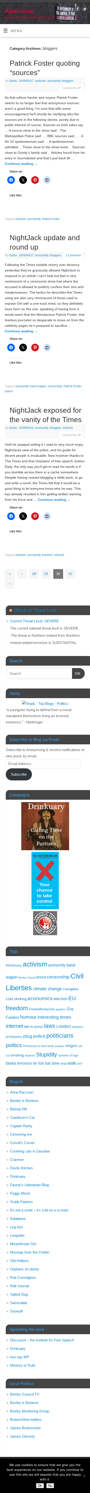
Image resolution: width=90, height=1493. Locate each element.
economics (40, 998)
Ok (40, 1485)
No (50, 1485)
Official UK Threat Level (34, 610)
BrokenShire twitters (26, 1419)
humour (28, 1017)
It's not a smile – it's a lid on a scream (39, 1210)
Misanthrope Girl (23, 1244)
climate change (47, 988)
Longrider (17, 1235)
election (60, 999)
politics (14, 1045)
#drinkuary (14, 965)
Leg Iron (16, 1227)
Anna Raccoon (21, 1092)
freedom (47, 555)
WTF (80, 1063)
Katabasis (18, 1218)
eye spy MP (19, 1357)
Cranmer (17, 1160)
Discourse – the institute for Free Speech (42, 1340)
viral (63, 1063)
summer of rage (68, 1055)
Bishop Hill (18, 1109)
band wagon (38, 386)
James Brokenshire (25, 1428)
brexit (41, 977)
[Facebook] (77, 10)
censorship (55, 386)
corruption (70, 989)
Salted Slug (19, 1294)
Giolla (13, 81)
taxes (11, 1063)
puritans (59, 1046)
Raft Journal (19, 1286)
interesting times (54, 1017)
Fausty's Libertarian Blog (29, 1185)
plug (27, 1036)
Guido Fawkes (21, 1202)
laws (49, 1026)
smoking (17, 1055)
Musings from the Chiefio (29, 1252)
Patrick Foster (51, 219)
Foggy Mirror (20, 1193)
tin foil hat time (46, 1063)
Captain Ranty (21, 1126)
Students (30, 1055)
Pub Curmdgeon (23, 1277)
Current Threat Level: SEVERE (34, 621)
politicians (59, 1035)
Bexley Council (27, 977)
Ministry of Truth (22, 1365)
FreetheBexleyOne (42, 1009)
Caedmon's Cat (22, 1117)
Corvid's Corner (22, 1143)
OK (76, 673)
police (9, 391)
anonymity (53, 81)
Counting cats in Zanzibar (30, 1151)
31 (70, 574)
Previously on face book (38, 1046)
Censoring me (21, 1134)
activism (40, 81)
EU (72, 998)
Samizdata (18, 1303)
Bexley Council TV (24, 1394)
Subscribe (19, 774)
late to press (33, 1027)
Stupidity (46, 1054)
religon (71, 1046)
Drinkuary (17, 1176)
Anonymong (19, 10)
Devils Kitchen (21, 1168)
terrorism (24, 1063)
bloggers (67, 81)
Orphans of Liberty (24, 1269)
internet (68, 428)
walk (71, 1063)
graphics (61, 1009)
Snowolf (16, 1311)
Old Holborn (19, 1261)
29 (46, 574)
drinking (20, 999)
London (63, 1026)
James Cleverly (22, 1436)
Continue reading (21, 164)
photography (14, 1036)
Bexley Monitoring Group (29, 1411)
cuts (9, 998)
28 (34, 574)
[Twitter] (84, 10)
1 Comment (73, 255)
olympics (77, 1027)
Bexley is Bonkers (24, 1101)
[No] (84, 1476)
